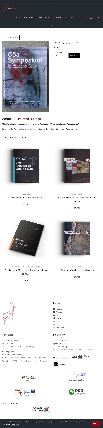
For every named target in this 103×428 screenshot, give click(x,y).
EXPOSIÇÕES (49, 17)
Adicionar (74, 55)
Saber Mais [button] (15, 425)
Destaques (16, 267)
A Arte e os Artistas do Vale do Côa (26, 197)
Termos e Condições (60, 340)
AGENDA (59, 17)
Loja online (25, 267)
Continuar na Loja (11, 37)
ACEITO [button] (96, 423)
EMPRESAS (69, 17)
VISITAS (19, 17)
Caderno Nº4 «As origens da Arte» (77, 270)
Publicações (26, 194)
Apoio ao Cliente (59, 344)
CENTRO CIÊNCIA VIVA (33, 17)
